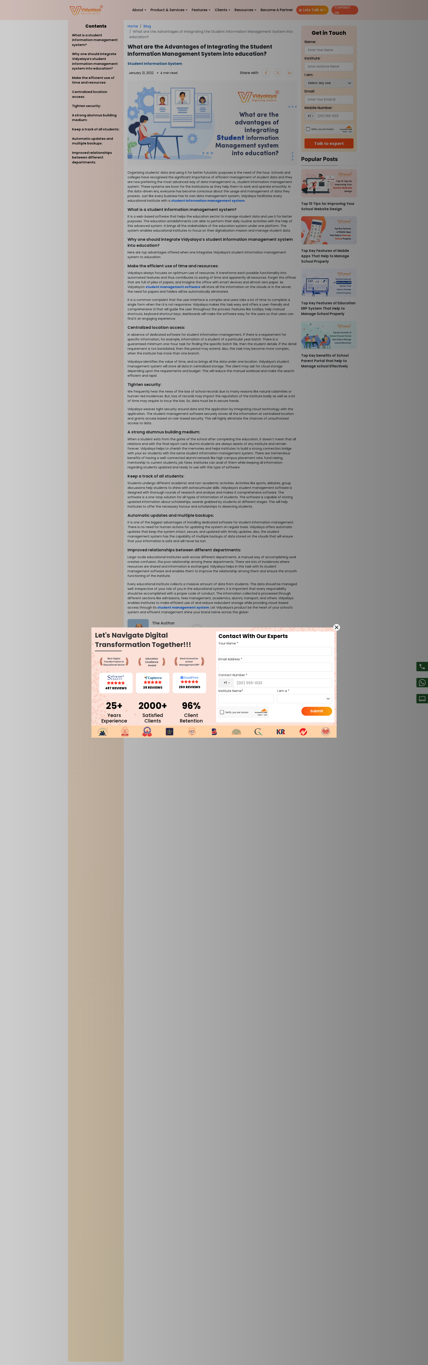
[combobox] (226, 683)
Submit (316, 711)
